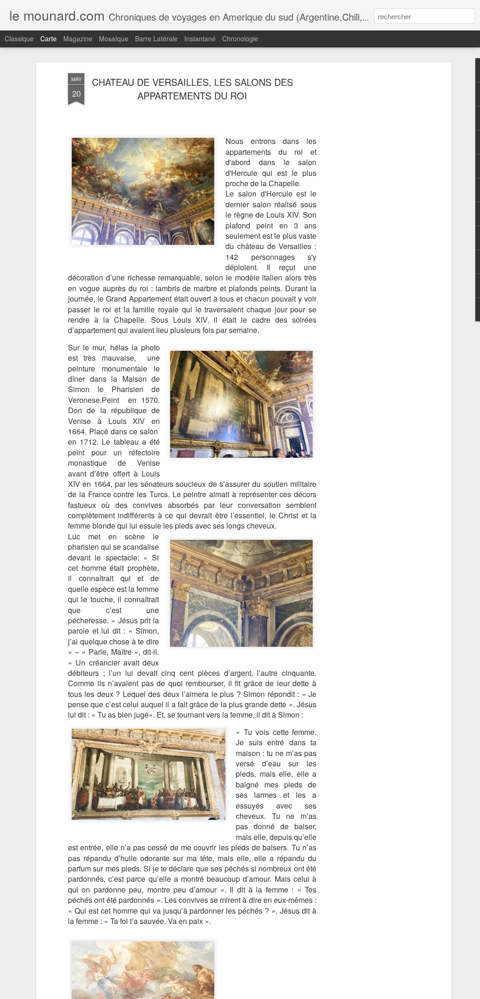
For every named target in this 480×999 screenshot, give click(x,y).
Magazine (77, 38)
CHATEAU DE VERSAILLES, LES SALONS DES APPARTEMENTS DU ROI (192, 88)
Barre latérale (156, 38)
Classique (19, 38)
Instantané (200, 38)
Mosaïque (113, 38)
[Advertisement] (368, 221)
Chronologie (240, 38)
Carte (48, 38)
